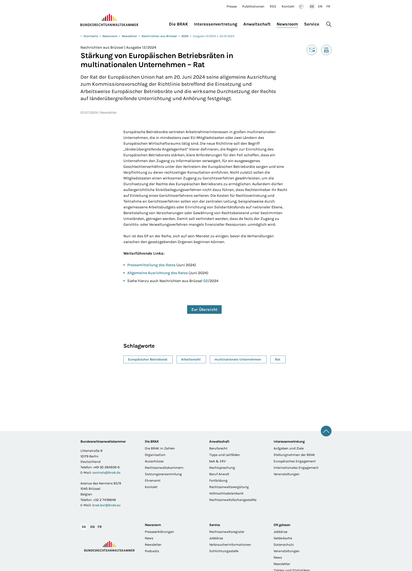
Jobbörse (216, 538)
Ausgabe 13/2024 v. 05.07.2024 (213, 36)
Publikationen (253, 6)
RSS (273, 6)
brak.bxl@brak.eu (106, 505)
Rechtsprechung (222, 468)
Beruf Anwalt (219, 474)
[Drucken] (326, 50)
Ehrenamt (153, 480)
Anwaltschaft (219, 441)
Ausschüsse (154, 461)
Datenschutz (284, 544)
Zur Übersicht (204, 309)
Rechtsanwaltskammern (164, 468)
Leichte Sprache (301, 6)
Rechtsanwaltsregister (226, 532)
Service (214, 525)
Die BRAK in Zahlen (160, 448)
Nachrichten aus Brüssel (159, 36)
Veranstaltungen (287, 474)
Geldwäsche (283, 538)
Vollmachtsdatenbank (226, 493)
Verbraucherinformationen (230, 544)
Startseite (90, 36)
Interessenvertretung (289, 441)
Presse (232, 6)
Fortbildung (218, 480)
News (149, 538)
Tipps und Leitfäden (224, 455)
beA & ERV (217, 461)
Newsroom (109, 36)
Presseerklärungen (159, 532)
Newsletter (129, 36)
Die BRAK (152, 441)
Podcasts (152, 551)
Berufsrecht (218, 448)
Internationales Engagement (296, 468)
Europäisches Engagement (295, 461)
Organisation (155, 455)
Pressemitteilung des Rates (151, 265)
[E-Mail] (312, 50)
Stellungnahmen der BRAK (294, 455)
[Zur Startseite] (109, 20)
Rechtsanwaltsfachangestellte (232, 500)
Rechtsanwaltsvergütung (229, 487)
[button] (180, 23)
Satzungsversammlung (163, 474)
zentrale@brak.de (106, 472)
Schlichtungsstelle (223, 551)
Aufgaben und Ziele (289, 448)
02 (205, 280)
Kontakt (288, 6)
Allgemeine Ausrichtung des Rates (157, 272)
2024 (184, 36)
